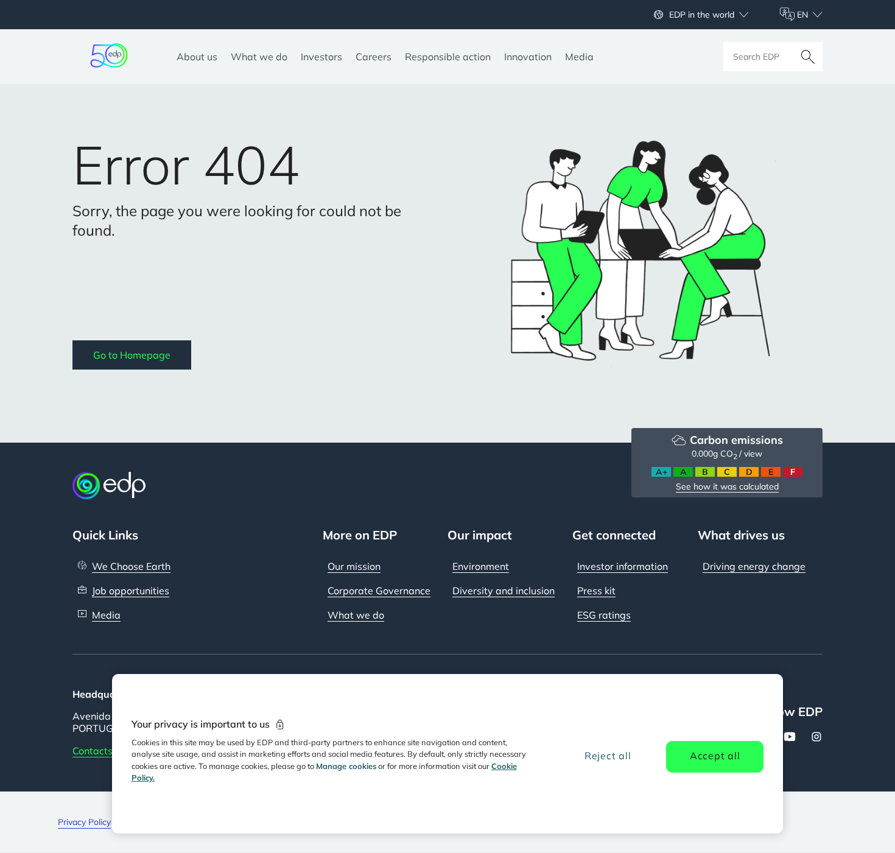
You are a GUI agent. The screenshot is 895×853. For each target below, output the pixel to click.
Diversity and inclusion (503, 590)
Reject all (607, 755)
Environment (480, 566)
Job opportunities (130, 590)
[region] (448, 754)
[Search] (808, 56)
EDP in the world (701, 14)
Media (106, 615)
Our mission (354, 566)
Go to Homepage (131, 355)
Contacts (92, 751)
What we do (356, 615)
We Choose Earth (131, 566)
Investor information (622, 566)
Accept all (715, 755)
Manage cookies (346, 766)
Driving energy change (754, 566)
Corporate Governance (379, 590)
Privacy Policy (84, 821)
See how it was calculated (727, 486)
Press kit (596, 590)
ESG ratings (604, 615)
